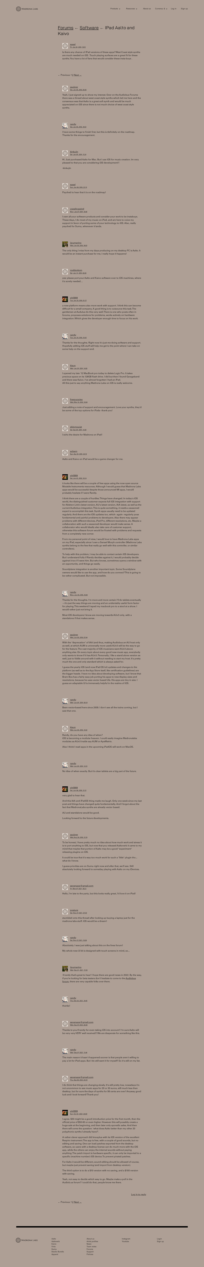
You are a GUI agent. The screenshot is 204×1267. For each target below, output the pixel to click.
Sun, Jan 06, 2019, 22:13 (78, 187)
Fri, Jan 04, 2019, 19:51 (78, 47)
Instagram (126, 1239)
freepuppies (76, 400)
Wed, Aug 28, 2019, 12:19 (78, 837)
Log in (173, 9)
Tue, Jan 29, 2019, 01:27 (78, 300)
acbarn (73, 451)
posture (74, 910)
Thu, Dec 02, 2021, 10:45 (78, 1001)
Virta (53, 1247)
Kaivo (53, 1244)
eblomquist (76, 427)
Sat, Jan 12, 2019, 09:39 (78, 273)
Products (114, 9)
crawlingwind (77, 209)
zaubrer (74, 87)
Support (90, 1252)
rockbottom (76, 270)
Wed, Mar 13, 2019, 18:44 (78, 402)
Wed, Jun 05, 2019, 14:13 (78, 766)
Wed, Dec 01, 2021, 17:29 (78, 970)
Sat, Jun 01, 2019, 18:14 (78, 478)
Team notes (91, 1247)
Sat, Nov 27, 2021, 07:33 (78, 913)
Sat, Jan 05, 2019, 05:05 (78, 90)
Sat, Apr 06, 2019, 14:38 (78, 430)
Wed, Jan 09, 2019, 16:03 (78, 245)
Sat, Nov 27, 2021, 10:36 (78, 940)
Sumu (54, 1249)
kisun (73, 366)
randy (73, 124)
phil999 (74, 298)
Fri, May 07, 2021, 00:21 (78, 889)
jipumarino (75, 243)
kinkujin (74, 152)
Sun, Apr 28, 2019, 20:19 (78, 454)
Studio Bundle (57, 1252)
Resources (130, 9)
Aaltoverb (55, 1242)
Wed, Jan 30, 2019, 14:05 (78, 368)
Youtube (125, 1242)
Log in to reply (138, 1195)
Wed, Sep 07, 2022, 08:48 (78, 1025)
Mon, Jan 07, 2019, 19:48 (78, 212)
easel (72, 45)
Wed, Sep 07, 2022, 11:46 (78, 1053)
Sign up (184, 9)
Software (89, 27)
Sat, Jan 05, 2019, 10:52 (78, 127)
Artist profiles (92, 1242)
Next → (78, 75)
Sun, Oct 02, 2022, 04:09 (78, 1114)
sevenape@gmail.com (81, 886)
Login (159, 1239)
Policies (90, 1255)
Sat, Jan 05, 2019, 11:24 (78, 154)
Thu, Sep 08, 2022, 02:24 (78, 1080)
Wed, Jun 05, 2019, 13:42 (78, 730)
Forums (65, 27)
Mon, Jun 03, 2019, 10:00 (79, 595)
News (89, 1244)
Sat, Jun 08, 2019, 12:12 (78, 790)
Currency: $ (160, 9)
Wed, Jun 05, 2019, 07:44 (78, 637)
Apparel (54, 1255)
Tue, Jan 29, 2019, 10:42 (78, 338)
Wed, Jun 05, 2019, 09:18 (78, 703)
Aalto (53, 1239)
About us (147, 9)
